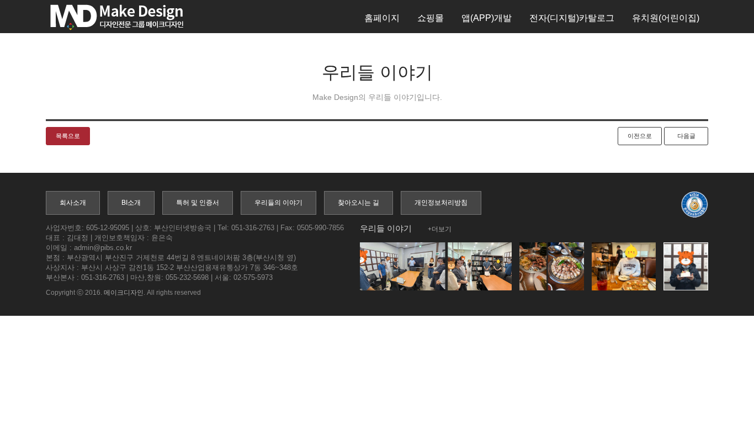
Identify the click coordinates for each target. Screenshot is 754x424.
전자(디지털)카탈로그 (571, 18)
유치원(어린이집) (665, 18)
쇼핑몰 (430, 18)
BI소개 (131, 202)
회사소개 (73, 202)
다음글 (686, 135)
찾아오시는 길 (358, 202)
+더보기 (440, 229)
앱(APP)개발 (486, 18)
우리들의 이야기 (278, 202)
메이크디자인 (124, 292)
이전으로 (640, 135)
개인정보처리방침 (441, 202)
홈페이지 (382, 18)
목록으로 (68, 135)
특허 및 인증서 (197, 202)
